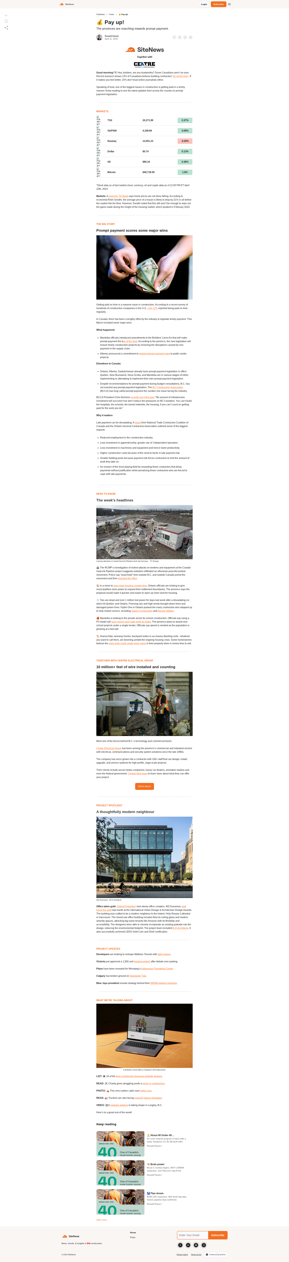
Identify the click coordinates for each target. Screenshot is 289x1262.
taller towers (164, 954)
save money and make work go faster (131, 621)
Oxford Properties (126, 906)
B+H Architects (180, 928)
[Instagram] (203, 1245)
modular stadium (119, 1105)
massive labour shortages (148, 1098)
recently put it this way (142, 397)
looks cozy (145, 1090)
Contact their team (137, 773)
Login (204, 4)
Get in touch (144, 786)
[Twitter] (180, 1245)
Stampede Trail (138, 976)
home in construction (154, 1083)
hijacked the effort (127, 578)
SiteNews (100, 14)
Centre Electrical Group (108, 748)
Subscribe (218, 4)
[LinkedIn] (188, 1245)
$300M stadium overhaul (163, 983)
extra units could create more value (127, 643)
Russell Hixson (112, 36)
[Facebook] (196, 1245)
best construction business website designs (139, 1076)
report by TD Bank (118, 196)
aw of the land (129, 341)
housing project (142, 961)
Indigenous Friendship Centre (157, 968)
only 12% (153, 308)
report (138, 422)
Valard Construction (141, 611)
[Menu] (229, 4)
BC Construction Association (167, 387)
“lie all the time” (180, 76)
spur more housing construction (130, 585)
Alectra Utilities (166, 611)
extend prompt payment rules (154, 353)
